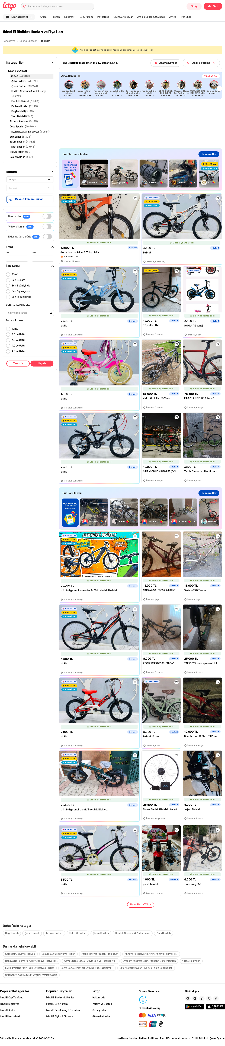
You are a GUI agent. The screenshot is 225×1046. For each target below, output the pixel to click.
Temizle (18, 363)
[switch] (47, 216)
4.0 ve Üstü (18, 345)
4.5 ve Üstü (18, 351)
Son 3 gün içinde (21, 285)
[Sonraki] (219, 88)
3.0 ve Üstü (18, 334)
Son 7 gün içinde (21, 291)
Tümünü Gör (211, 76)
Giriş (194, 6)
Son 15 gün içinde (21, 296)
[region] (140, 88)
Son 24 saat (18, 280)
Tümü (15, 274)
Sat (215, 6)
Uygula (42, 363)
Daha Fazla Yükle (140, 904)
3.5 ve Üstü (18, 340)
